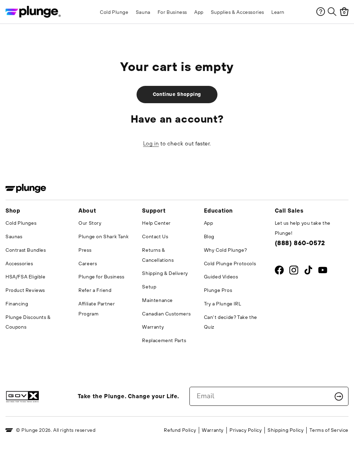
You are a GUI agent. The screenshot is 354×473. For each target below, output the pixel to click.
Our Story (89, 223)
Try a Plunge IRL (222, 304)
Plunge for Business (101, 277)
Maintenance (157, 300)
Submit (339, 396)
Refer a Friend (94, 290)
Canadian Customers (166, 314)
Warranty (153, 327)
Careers (87, 263)
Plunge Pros (218, 290)
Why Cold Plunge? (225, 250)
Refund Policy (180, 430)
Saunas (14, 236)
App (208, 223)
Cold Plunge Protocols (230, 263)
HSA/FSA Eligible (26, 277)
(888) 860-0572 (300, 243)
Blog (209, 236)
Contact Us (155, 236)
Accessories (19, 263)
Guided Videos (221, 277)
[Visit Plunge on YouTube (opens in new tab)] (322, 272)
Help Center (156, 223)
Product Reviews (25, 290)
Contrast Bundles (26, 250)
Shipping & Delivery (165, 273)
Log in (151, 143)
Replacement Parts (164, 340)
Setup (149, 287)
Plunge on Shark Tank (103, 236)
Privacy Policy (246, 430)
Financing (17, 304)
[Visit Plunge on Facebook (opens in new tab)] (279, 272)
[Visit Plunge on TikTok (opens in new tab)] (308, 272)
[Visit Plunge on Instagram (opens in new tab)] (293, 272)
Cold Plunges (21, 223)
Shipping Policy (286, 430)
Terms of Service (328, 430)
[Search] (332, 11)
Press (84, 250)
